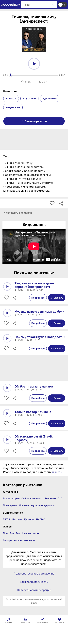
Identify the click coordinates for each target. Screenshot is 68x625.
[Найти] (52, 4)
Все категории (11, 498)
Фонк (36, 533)
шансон (11, 98)
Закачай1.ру (10, 4)
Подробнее (38, 297)
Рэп (12, 533)
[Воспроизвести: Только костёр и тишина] (7, 413)
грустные (29, 98)
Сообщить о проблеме (19, 212)
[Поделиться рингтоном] (61, 203)
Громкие (29, 519)
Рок (18, 533)
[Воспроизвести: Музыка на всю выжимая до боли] (7, 313)
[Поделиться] (14, 297)
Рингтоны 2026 (53, 498)
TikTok (6, 519)
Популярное (10, 505)
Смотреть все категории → (19, 540)
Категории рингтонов (22, 485)
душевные (49, 98)
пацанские (13, 107)
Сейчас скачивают (32, 498)
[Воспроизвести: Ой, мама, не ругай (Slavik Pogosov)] (7, 439)
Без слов (17, 519)
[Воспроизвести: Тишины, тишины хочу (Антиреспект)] (34, 63)
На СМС (40, 519)
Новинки (24, 505)
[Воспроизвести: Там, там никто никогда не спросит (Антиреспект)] (7, 286)
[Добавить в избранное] (52, 203)
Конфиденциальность (34, 581)
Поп (5, 533)
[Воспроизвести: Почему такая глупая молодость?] (7, 338)
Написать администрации (34, 590)
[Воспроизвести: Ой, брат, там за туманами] (7, 387)
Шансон (26, 533)
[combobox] (35, 4)
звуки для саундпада (42, 505)
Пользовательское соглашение (34, 573)
